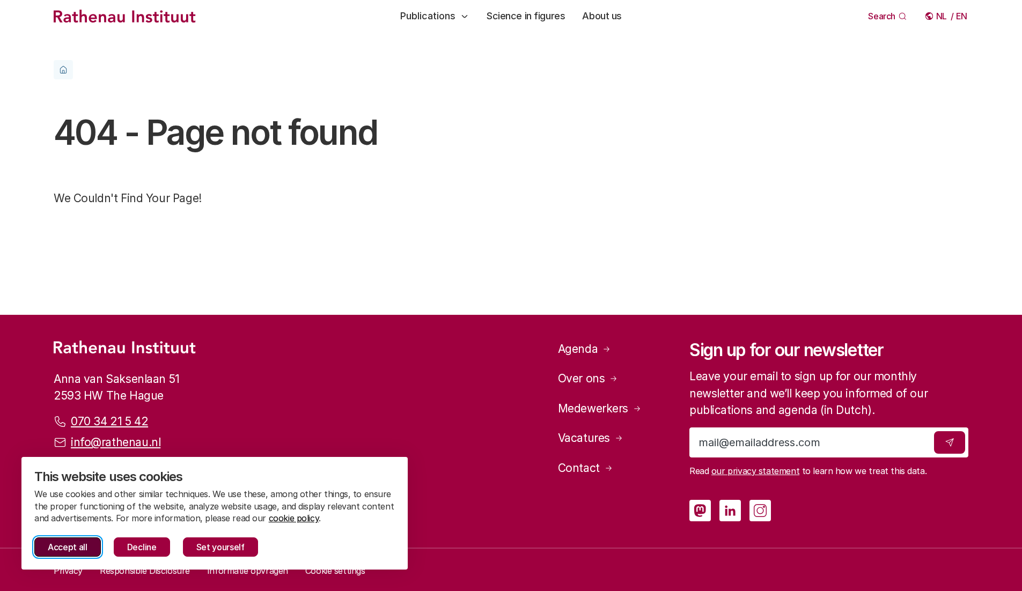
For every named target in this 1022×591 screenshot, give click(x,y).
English (962, 16)
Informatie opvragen (247, 570)
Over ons (581, 378)
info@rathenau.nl (115, 442)
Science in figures (526, 15)
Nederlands (942, 16)
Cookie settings (335, 570)
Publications (427, 15)
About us (602, 15)
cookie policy (294, 518)
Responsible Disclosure (145, 570)
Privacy (68, 570)
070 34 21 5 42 (109, 421)
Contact (579, 468)
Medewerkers (593, 408)
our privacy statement (755, 471)
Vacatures (584, 438)
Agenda (578, 349)
